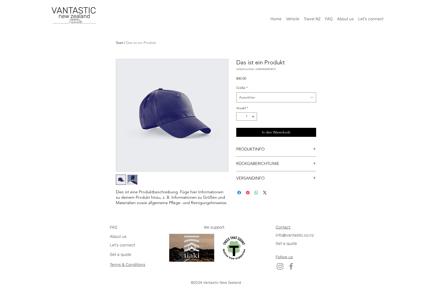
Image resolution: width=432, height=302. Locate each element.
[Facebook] (291, 266)
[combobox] (276, 97)
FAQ (113, 227)
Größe (242, 88)
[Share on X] (265, 192)
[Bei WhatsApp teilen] (256, 192)
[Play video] (192, 247)
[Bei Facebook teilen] (239, 192)
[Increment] (253, 116)
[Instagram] (280, 266)
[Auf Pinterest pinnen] (247, 192)
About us (118, 236)
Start (119, 43)
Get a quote (120, 254)
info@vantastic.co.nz (295, 235)
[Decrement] (240, 116)
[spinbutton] (247, 116)
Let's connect (122, 245)
